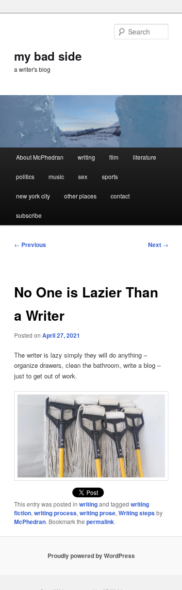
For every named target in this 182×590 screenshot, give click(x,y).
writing (86, 157)
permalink (100, 521)
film (113, 157)
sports (110, 176)
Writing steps (136, 512)
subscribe (29, 215)
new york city (33, 196)
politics (25, 176)
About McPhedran (40, 157)
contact (120, 196)
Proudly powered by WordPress (91, 555)
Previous (30, 244)
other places (80, 196)
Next (158, 244)
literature (144, 157)
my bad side (48, 56)
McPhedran (30, 521)
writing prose (98, 512)
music (56, 176)
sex (82, 176)
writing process (55, 512)
